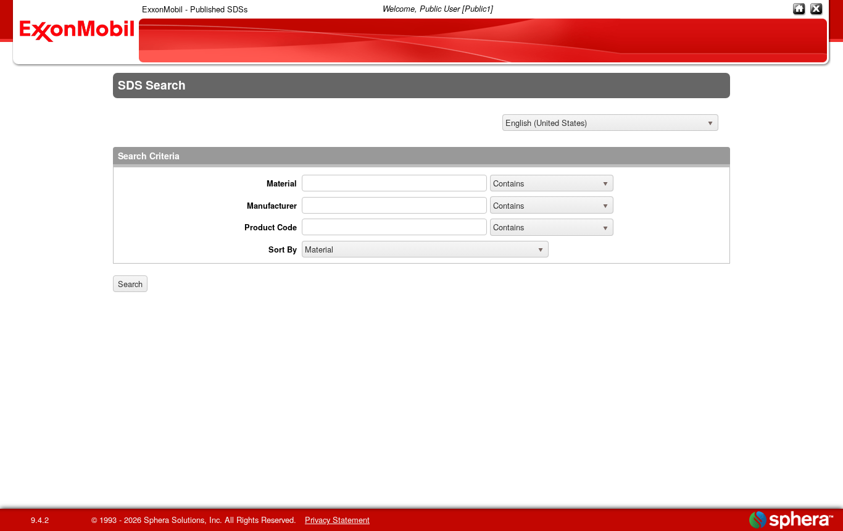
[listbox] (610, 123)
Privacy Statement (337, 519)
